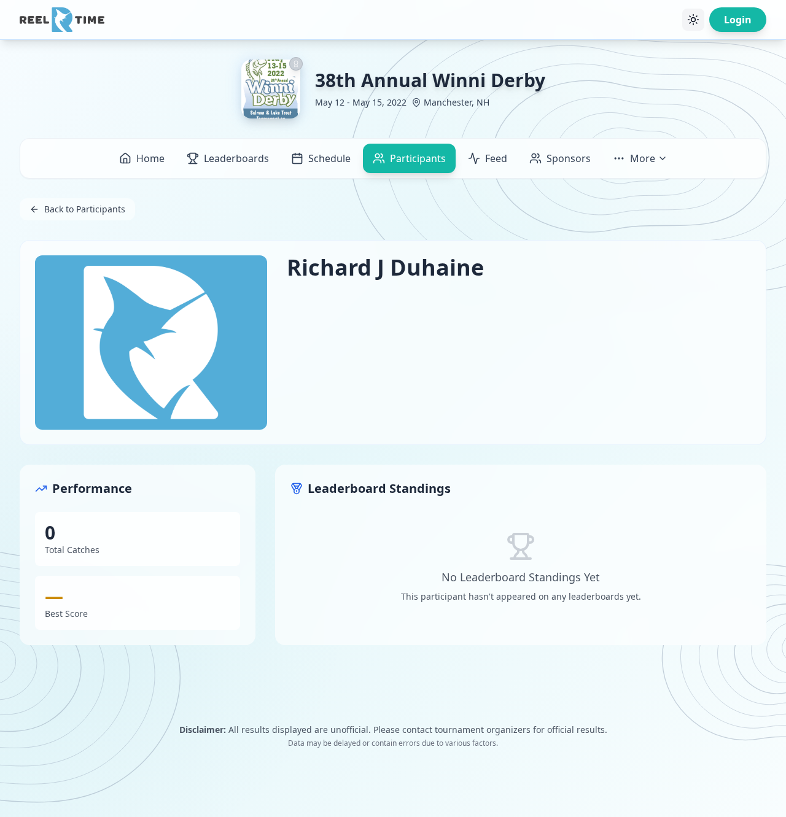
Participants (418, 158)
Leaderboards (236, 158)
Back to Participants (84, 209)
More (642, 158)
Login (738, 19)
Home (150, 158)
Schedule (329, 158)
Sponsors (569, 158)
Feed (496, 158)
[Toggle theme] (693, 20)
